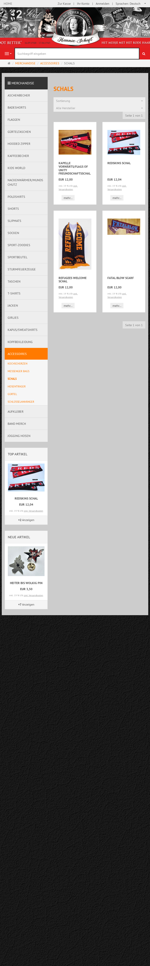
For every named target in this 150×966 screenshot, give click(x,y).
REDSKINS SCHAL (119, 163)
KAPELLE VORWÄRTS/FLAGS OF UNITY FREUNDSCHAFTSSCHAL (75, 168)
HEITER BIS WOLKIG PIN (26, 583)
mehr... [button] (68, 198)
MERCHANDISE (23, 83)
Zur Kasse (64, 3)
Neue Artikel (19, 537)
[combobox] (131, 3)
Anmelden (102, 3)
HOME (8, 3)
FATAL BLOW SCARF (120, 278)
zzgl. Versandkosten (33, 510)
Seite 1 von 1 (134, 115)
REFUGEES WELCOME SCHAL (73, 280)
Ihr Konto (83, 3)
